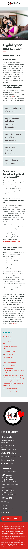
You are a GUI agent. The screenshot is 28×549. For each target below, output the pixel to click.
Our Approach (7, 336)
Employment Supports (10, 362)
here (12, 96)
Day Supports (7, 360)
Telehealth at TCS (8, 338)
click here (14, 323)
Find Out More (5, 512)
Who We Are (5, 502)
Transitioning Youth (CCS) (11, 381)
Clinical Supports (8, 349)
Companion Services (9, 365)
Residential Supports (9, 351)
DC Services (6, 344)
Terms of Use (11, 542)
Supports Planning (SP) (10, 388)
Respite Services (8, 354)
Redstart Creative (18, 546)
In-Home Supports (9, 357)
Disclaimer (17, 542)
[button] (14, 109)
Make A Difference (7, 509)
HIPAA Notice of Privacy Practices (17, 544)
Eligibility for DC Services (11, 346)
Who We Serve (7, 341)
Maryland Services (8, 368)
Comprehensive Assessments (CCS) (14, 378)
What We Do (5, 505)
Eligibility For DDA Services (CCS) (13, 375)
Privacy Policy (4, 542)
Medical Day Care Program (11, 391)
